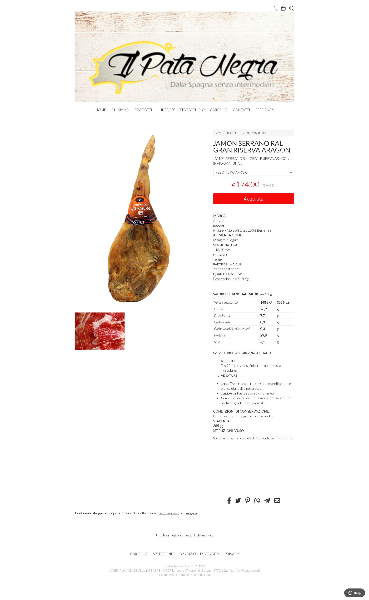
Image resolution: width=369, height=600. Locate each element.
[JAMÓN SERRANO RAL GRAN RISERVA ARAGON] (137, 217)
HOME (100, 110)
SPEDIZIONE (163, 554)
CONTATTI (241, 110)
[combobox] (253, 172)
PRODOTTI (144, 110)
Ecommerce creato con (184, 574)
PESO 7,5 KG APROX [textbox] (231, 172)
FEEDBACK (264, 110)
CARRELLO (219, 110)
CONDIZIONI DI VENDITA (199, 554)
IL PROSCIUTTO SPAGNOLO (183, 110)
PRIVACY (232, 554)
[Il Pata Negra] (184, 52)
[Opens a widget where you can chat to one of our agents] (354, 593)
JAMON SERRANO (256, 132)
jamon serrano (168, 513)
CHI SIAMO (120, 110)
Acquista (254, 198)
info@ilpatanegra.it (248, 570)
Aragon (191, 513)
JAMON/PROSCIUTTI (228, 132)
